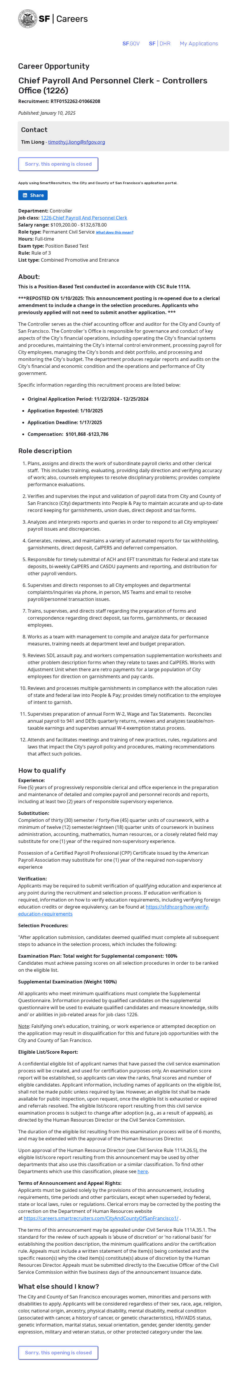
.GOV (131, 43)
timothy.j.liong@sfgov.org (76, 142)
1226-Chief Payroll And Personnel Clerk (84, 218)
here (143, 1171)
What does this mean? (114, 232)
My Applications (199, 43)
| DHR (159, 43)
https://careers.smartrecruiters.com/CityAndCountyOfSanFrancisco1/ (101, 1218)
